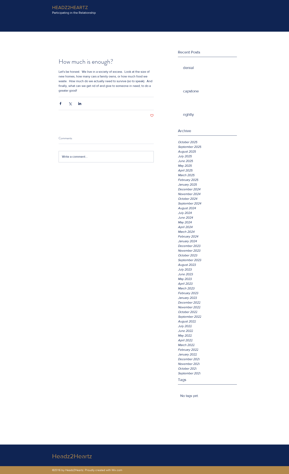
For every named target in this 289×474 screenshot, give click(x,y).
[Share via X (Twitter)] (70, 103)
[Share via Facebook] (60, 103)
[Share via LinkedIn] (80, 103)
